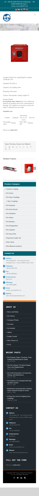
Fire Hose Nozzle (12, 209)
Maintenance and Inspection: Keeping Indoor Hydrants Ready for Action (19, 389)
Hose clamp (10, 242)
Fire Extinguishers (12, 226)
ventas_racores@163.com (19, 6)
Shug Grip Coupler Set (13, 238)
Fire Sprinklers (11, 213)
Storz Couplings (12, 201)
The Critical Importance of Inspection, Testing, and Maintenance (19, 374)
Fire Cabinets (10, 230)
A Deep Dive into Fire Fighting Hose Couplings (18, 397)
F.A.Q (9, 344)
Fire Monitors (10, 221)
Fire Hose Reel (11, 234)
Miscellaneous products (14, 246)
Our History (11, 316)
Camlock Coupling (12, 189)
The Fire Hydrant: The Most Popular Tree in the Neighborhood (19, 366)
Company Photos (13, 320)
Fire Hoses (9, 193)
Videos (9, 332)
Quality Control (12, 336)
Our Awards (11, 328)
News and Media (12, 312)
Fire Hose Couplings (13, 197)
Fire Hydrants (10, 205)
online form (13, 130)
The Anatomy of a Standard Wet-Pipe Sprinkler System (19, 382)
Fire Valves (10, 217)
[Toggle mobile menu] (35, 14)
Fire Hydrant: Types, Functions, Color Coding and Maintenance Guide (19, 358)
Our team (10, 324)
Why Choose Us (12, 340)
